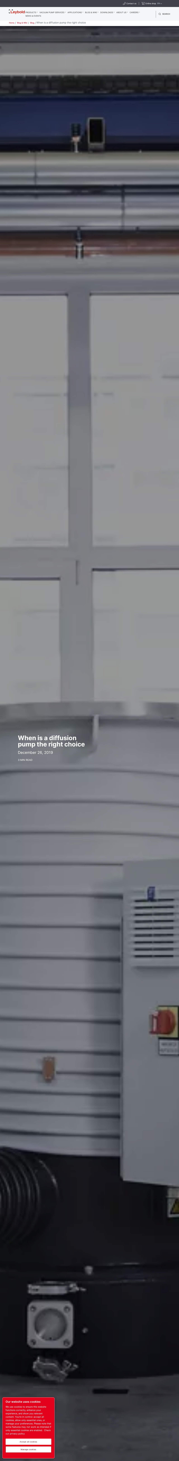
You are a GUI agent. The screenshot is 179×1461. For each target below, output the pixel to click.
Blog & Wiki (91, 12)
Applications (75, 12)
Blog (32, 23)
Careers (134, 12)
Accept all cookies (28, 1442)
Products (30, 12)
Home (11, 23)
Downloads (106, 12)
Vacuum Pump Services (51, 12)
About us (121, 12)
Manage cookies (28, 1449)
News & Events (33, 16)
